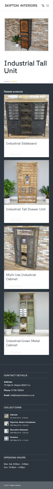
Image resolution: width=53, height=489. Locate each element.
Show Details (16, 154)
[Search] (41, 5)
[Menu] (47, 5)
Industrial (14, 81)
